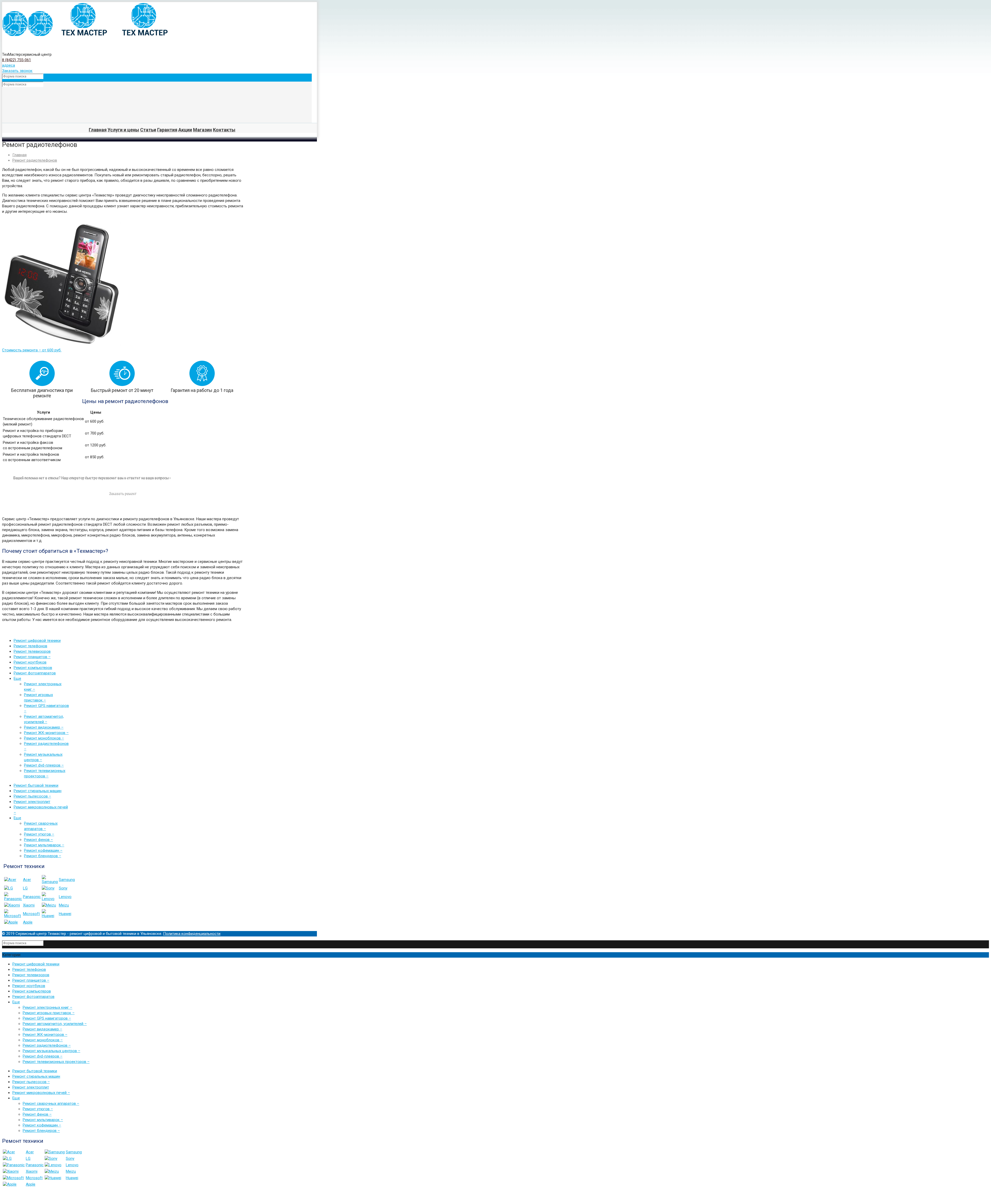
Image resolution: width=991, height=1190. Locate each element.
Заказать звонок (17, 70)
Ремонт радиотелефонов (34, 160)
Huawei (65, 913)
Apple (28, 922)
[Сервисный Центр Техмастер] (88, 35)
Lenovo (65, 896)
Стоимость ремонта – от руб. (31, 350)
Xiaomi (29, 905)
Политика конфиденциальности (191, 933)
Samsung (67, 879)
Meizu (64, 905)
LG (25, 888)
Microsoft (31, 913)
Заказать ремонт (123, 493)
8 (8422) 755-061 (16, 60)
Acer (27, 879)
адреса (8, 65)
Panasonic (32, 896)
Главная (19, 155)
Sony (63, 888)
